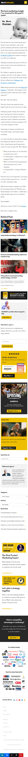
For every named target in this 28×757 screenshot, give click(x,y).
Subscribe (5, 723)
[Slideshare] (22, 700)
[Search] (26, 458)
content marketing (8, 281)
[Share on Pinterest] (21, 755)
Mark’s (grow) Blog (7, 732)
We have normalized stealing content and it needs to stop (12, 517)
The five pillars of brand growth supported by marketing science (13, 529)
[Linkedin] (14, 700)
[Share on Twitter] (11, 755)
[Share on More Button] (25, 755)
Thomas (24, 206)
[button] (25, 2)
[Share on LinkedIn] (2, 755)
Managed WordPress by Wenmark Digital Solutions (14, 749)
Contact (5, 735)
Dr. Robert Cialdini (6, 55)
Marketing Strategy (9, 285)
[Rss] (25, 700)
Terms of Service (6, 714)
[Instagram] (17, 700)
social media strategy (18, 282)
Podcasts (5, 710)
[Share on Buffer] (16, 755)
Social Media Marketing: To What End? (9, 512)
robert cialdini (9, 282)
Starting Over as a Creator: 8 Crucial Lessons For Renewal (12, 525)
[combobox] (13, 458)
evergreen (16, 281)
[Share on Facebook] (7, 755)
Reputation (5, 719)
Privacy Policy (6, 727)
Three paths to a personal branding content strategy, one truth (12, 521)
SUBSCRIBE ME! (7, 346)
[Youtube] (19, 700)
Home (4, 707)
